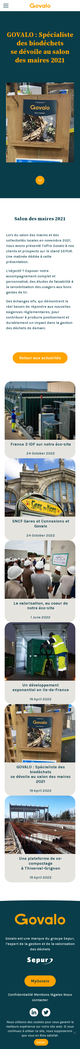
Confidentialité (20, 994)
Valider (41, 1042)
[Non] (74, 1032)
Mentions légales (48, 994)
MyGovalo (40, 981)
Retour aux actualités (40, 357)
